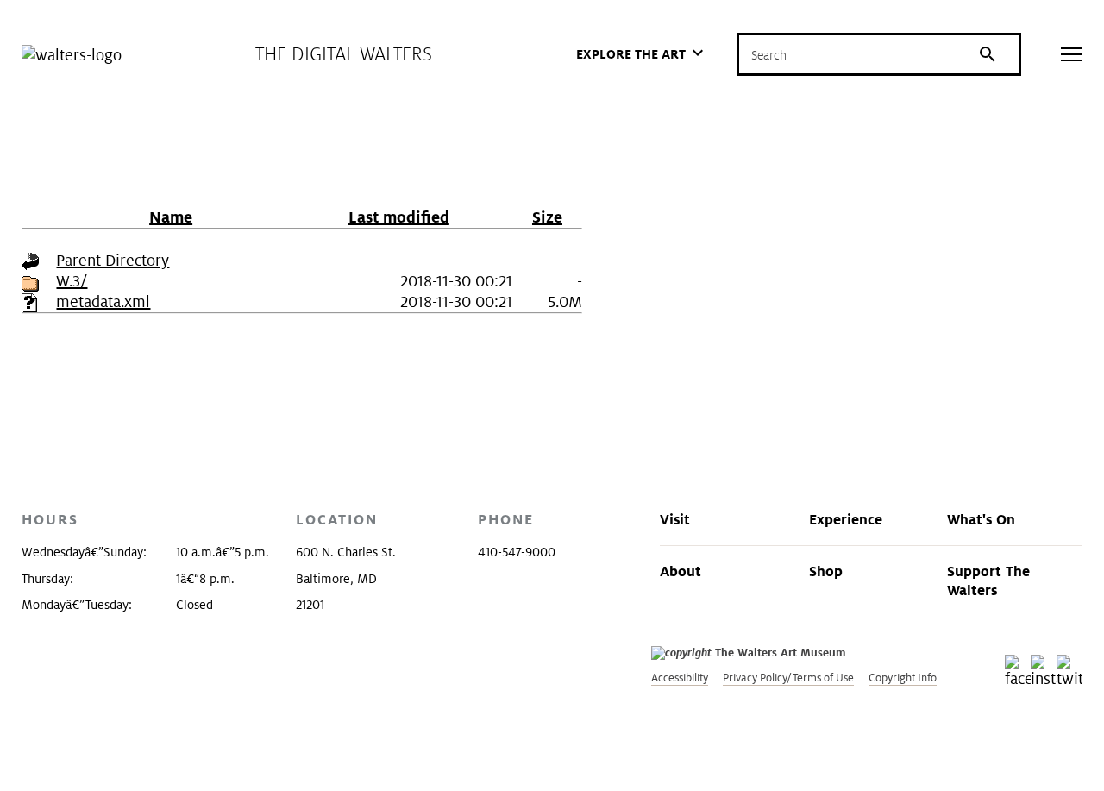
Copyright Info (903, 677)
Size (547, 217)
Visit (675, 519)
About (680, 571)
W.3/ (71, 281)
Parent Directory (112, 260)
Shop (826, 571)
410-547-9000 (516, 552)
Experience (845, 519)
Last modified (398, 217)
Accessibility (679, 677)
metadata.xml (103, 301)
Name (170, 217)
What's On (981, 519)
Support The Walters (988, 581)
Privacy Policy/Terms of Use (788, 677)
